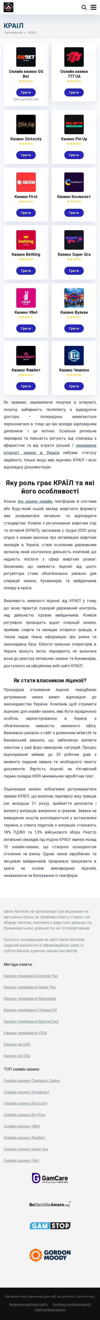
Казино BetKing (26, 254)
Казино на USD (17, 1056)
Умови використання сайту (28, 1304)
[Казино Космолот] (74, 190)
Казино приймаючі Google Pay (31, 976)
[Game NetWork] (8, 6)
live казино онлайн (35, 501)
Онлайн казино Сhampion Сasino (32, 1080)
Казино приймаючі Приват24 (30, 1010)
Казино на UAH (17, 1044)
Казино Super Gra (74, 254)
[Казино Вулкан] (74, 306)
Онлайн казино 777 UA (74, 74)
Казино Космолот (74, 196)
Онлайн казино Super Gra (26, 1149)
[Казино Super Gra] (74, 248)
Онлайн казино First (21, 1160)
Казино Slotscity (26, 139)
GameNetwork (13, 32)
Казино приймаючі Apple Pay (30, 987)
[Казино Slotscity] (26, 133)
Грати (26, 92)
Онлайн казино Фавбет (24, 1137)
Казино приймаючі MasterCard (31, 1021)
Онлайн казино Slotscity (25, 1103)
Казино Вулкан (74, 312)
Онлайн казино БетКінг (25, 1114)
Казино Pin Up (74, 139)
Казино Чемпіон (74, 370)
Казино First (26, 196)
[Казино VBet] (26, 306)
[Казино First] (26, 190)
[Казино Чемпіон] (74, 364)
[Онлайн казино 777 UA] (74, 65)
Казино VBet (26, 312)
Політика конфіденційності (71, 1304)
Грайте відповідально (50, 1309)
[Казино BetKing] (26, 248)
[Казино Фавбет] (26, 364)
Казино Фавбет (26, 370)
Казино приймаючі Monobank (30, 998)
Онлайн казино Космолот (27, 1092)
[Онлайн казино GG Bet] (26, 65)
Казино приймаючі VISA (25, 1033)
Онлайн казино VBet (22, 1126)
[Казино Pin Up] (74, 133)
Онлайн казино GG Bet (26, 74)
